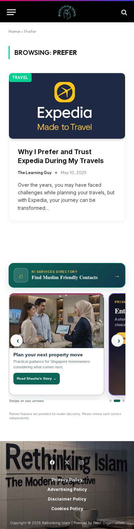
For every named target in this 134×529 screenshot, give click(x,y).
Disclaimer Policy (67, 499)
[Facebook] (52, 462)
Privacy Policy (67, 479)
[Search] (123, 12)
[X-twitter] (67, 462)
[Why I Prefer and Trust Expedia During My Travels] (67, 105)
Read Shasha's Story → (36, 378)
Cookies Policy (67, 508)
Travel (20, 77)
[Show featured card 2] (117, 401)
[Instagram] (82, 462)
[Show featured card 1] (110, 401)
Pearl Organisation (108, 523)
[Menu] (11, 12)
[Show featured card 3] (123, 401)
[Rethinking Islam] (67, 12)
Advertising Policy (67, 489)
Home (14, 31)
